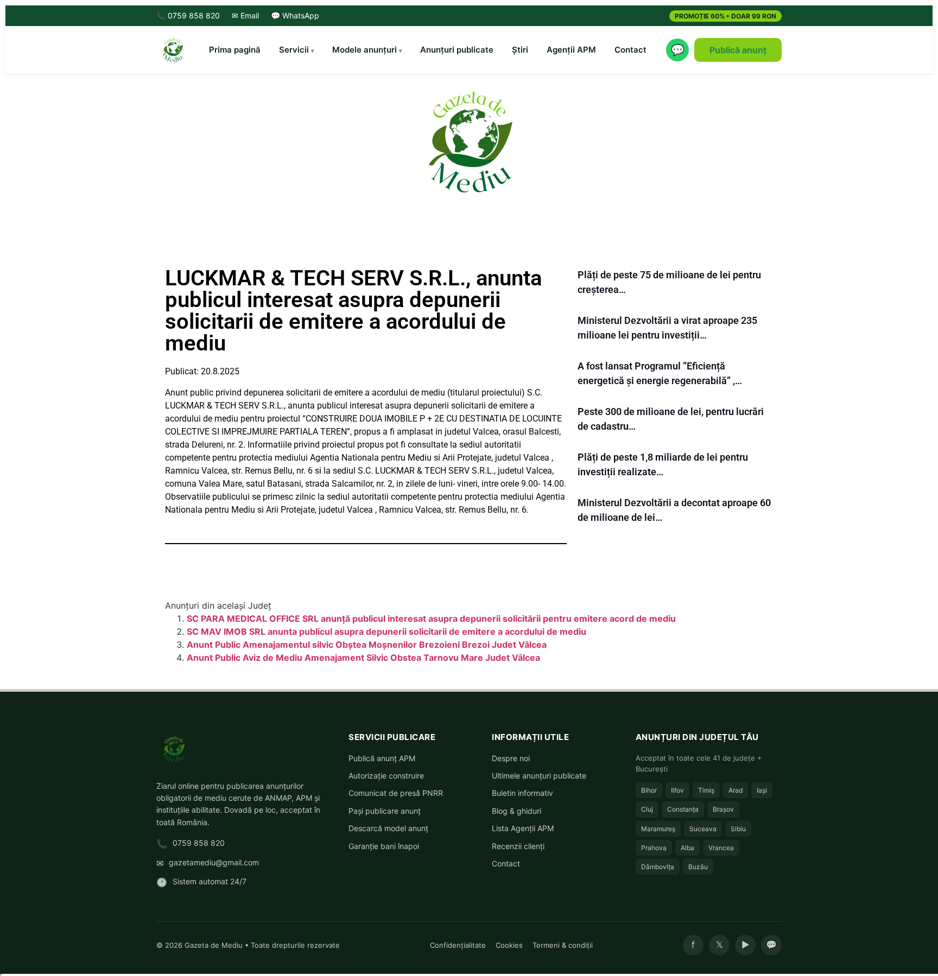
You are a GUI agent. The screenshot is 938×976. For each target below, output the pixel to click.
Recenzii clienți (518, 846)
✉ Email (245, 15)
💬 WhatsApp (295, 15)
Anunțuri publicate (456, 49)
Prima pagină (235, 49)
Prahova (654, 848)
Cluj (647, 809)
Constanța (683, 809)
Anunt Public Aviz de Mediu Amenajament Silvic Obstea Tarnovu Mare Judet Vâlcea (363, 657)
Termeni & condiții (563, 945)
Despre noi (511, 758)
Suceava (703, 829)
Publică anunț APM (381, 758)
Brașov (723, 809)
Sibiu (738, 829)
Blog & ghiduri (516, 810)
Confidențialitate (458, 945)
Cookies (509, 945)
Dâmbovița (657, 867)
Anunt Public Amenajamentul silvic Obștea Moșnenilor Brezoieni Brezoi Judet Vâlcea (367, 644)
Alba (687, 848)
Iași (762, 790)
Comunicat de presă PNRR (395, 793)
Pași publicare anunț (384, 810)
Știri (520, 49)
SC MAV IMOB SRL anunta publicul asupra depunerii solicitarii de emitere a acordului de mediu (386, 631)
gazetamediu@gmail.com (214, 862)
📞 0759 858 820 (188, 15)
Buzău (698, 867)
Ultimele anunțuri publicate (539, 775)
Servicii (294, 49)
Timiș (706, 790)
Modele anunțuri (364, 49)
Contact (630, 49)
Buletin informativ (522, 793)
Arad (735, 790)
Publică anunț (737, 49)
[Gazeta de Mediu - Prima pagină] (172, 50)
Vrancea (721, 848)
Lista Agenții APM (523, 828)
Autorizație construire (386, 775)
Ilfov (677, 790)
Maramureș (658, 829)
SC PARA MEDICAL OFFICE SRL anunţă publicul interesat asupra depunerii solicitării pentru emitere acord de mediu (431, 618)
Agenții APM (571, 49)
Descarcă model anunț (388, 828)
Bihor (649, 790)
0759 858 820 (199, 842)
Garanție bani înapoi (383, 846)
